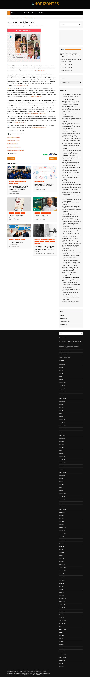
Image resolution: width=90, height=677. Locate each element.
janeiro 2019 (62, 607)
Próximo (52, 158)
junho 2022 (61, 518)
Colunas (20, 12)
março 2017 (61, 648)
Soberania (52, 241)
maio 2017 (61, 641)
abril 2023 (61, 487)
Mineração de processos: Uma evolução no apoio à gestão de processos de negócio (70, 269)
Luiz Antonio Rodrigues (15, 191)
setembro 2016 (62, 657)
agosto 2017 (62, 632)
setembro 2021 (62, 540)
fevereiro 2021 (62, 561)
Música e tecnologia (68, 116)
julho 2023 (61, 478)
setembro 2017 (62, 629)
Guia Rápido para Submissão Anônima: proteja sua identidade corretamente (71, 172)
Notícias (42, 26)
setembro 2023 (62, 472)
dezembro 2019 (62, 604)
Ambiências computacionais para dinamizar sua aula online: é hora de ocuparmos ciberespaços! (71, 164)
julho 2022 (61, 515)
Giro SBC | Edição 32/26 (42, 215)
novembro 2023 (62, 466)
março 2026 (61, 379)
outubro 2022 (62, 506)
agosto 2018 (62, 614)
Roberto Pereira (39, 253)
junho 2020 (61, 586)
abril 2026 (61, 376)
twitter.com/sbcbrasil (12, 143)
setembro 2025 (62, 398)
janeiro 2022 (62, 530)
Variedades (37, 243)
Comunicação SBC (13, 26)
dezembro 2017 (62, 620)
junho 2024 (61, 444)
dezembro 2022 (62, 499)
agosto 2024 (62, 438)
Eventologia (23, 181)
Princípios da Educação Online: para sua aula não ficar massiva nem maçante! (72, 96)
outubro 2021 (62, 536)
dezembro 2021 (62, 533)
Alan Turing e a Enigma (68, 99)
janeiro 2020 (62, 601)
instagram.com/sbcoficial (13, 137)
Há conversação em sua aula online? (72, 150)
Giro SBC (41, 12)
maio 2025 (61, 410)
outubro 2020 (62, 573)
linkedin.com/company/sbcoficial (15, 150)
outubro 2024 (62, 432)
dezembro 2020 (62, 567)
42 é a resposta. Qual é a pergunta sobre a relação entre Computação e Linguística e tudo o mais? (71, 235)
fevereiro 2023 (62, 493)
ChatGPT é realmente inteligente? (71, 245)
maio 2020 (61, 589)
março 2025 (61, 416)
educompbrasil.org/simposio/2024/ (37, 113)
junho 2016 (61, 666)
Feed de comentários (65, 321)
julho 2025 (61, 404)
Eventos (11, 183)
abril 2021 (61, 555)
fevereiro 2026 (62, 382)
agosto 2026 (62, 364)
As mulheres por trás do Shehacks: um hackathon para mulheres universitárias (71, 257)
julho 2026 (61, 367)
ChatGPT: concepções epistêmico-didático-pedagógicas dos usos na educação (71, 177)
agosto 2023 (62, 475)
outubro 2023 (62, 469)
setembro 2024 (62, 435)
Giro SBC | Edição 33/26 (16, 215)
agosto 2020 (62, 580)
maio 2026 (61, 373)
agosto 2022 (62, 512)
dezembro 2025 (62, 388)
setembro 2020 (62, 577)
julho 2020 (61, 583)
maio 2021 (61, 552)
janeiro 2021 (62, 564)
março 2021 (61, 558)
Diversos (17, 181)
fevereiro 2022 (62, 527)
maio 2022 (61, 521)
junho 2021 (61, 549)
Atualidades (27, 12)
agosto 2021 (62, 543)
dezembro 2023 (62, 462)
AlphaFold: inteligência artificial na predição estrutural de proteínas (70, 60)
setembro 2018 (62, 611)
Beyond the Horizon (45, 239)
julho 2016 (61, 663)
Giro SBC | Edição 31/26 (16, 242)
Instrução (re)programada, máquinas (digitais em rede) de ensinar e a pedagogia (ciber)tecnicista (71, 154)
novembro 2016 (62, 654)
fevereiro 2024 (62, 456)
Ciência (36, 181)
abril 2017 (61, 644)
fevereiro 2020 (62, 598)
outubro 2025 (62, 395)
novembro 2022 (62, 503)
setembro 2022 (62, 509)
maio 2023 (61, 484)
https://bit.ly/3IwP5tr (40, 70)
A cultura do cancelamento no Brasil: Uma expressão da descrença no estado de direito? (72, 159)
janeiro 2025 (62, 422)
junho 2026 (61, 370)
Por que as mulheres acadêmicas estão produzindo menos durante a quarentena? (71, 297)
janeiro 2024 (62, 459)
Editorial (13, 12)
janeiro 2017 (62, 651)
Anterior (12, 158)
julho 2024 (61, 441)
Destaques (34, 12)
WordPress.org (63, 324)
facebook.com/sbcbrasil (13, 140)
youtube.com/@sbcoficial (13, 147)
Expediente (32, 26)
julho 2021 (61, 546)
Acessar (62, 315)
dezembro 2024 (62, 425)
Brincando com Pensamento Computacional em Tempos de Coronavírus (70, 292)
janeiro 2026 (62, 385)
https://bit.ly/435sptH (20, 122)
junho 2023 (61, 481)
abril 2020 (61, 592)
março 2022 (61, 524)
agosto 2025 (62, 401)
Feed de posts (63, 318)
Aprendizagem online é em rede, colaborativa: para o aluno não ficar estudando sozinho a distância (71, 103)
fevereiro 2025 (62, 419)
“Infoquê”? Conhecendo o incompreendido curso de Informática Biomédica (72, 252)
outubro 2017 (62, 626)
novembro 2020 (62, 570)
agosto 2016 (62, 660)
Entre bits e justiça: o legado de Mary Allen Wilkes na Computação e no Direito (72, 189)
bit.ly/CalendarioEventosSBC (39, 127)
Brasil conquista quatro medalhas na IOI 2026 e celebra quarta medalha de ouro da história (18, 187)
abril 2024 (61, 450)
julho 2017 (61, 635)
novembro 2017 (62, 623)
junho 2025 (61, 407)
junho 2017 (61, 638)
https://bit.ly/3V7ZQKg (22, 85)
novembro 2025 (62, 392)
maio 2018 (61, 617)
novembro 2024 (62, 429)
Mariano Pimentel (39, 187)
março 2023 (61, 490)
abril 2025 (61, 413)
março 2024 (61, 453)
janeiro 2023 (62, 496)
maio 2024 (61, 447)
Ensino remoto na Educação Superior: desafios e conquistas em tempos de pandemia (72, 120)
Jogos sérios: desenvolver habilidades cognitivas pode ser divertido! (70, 274)
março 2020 (61, 595)
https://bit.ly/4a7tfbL (36, 96)
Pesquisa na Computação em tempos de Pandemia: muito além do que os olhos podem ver (72, 230)
